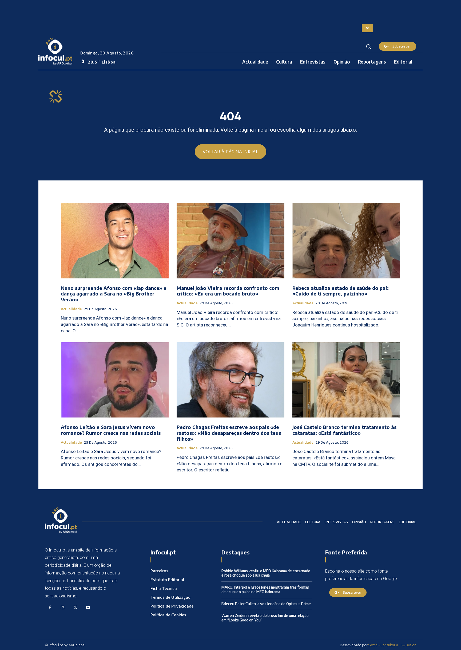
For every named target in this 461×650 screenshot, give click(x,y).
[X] (75, 608)
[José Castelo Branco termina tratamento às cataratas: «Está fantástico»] (346, 380)
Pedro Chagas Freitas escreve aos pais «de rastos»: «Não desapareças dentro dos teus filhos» (229, 433)
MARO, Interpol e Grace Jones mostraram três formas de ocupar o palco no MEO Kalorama (265, 589)
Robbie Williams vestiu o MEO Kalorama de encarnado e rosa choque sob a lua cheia (265, 573)
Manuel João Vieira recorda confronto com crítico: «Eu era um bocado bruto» (228, 291)
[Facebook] (50, 608)
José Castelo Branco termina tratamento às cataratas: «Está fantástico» (344, 430)
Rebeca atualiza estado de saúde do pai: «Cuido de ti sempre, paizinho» (340, 291)
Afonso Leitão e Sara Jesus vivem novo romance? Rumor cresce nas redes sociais (111, 430)
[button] (368, 46)
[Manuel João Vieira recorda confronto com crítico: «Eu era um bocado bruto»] (230, 240)
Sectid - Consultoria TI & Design (392, 645)
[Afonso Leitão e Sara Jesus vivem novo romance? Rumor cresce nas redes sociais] (115, 380)
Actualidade (71, 309)
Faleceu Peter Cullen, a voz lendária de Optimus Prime (266, 603)
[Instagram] (63, 608)
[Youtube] (88, 608)
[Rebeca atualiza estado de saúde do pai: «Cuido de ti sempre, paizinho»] (346, 240)
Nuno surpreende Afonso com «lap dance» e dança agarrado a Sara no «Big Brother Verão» (113, 293)
